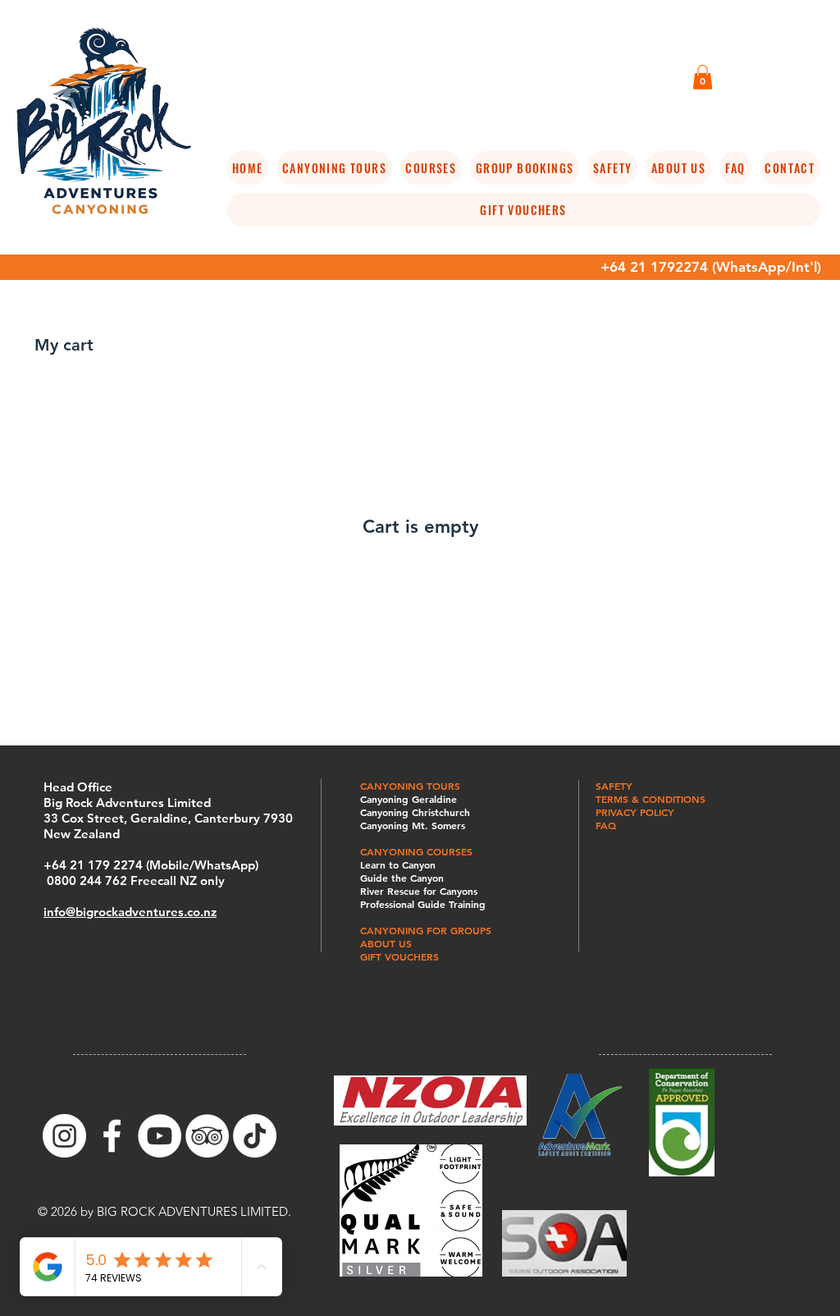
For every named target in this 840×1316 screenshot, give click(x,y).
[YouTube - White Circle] (159, 1136)
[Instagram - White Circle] (64, 1136)
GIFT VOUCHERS (399, 956)
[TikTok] (254, 1136)
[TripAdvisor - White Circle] (207, 1136)
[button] (702, 77)
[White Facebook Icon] (112, 1136)
